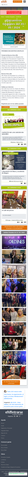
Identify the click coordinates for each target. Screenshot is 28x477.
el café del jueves (8, 210)
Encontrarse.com (14, 471)
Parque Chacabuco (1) (10, 64)
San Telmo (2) (6, 67)
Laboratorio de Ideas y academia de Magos (13, 172)
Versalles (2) (13, 67)
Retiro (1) (4, 66)
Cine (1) (12, 88)
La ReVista (3, 459)
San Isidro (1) (22, 79)
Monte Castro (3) (19, 60)
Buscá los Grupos (5, 464)
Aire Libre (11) (5, 88)
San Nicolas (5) (22, 66)
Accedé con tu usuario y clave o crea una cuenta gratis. (14, 12)
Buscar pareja (4, 445)
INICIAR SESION (18, 1)
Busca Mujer (4, 450)
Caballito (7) (4, 58)
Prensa (2, 438)
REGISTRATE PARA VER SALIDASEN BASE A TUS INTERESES (14, 227)
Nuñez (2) (4, 62)
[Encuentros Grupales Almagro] (14, 200)
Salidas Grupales (10, 16)
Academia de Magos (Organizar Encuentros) (10, 467)
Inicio (2, 16)
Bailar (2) (7, 90)
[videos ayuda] (24, 1)
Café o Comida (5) (20, 94)
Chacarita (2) (12, 58)
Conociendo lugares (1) (7, 94)
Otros (4, 192)
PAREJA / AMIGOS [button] (5, 8)
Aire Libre (6, 114)
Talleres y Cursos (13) (8, 97)
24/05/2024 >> (22, 107)
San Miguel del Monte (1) (8, 81)
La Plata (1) (21, 75)
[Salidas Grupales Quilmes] (14, 122)
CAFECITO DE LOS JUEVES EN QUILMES (13, 133)
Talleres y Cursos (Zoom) (10, 153)
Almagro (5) (4, 57)
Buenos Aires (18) (6, 73)
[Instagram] (19, 416)
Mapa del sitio (4, 433)
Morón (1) (21, 77)
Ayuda (2, 425)
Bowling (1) (11, 92)
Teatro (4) (17, 88)
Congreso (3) (20, 58)
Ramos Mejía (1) (13, 79)
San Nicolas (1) (20, 81)
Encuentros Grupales (5, 457)
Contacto (3, 435)
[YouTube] (17, 416)
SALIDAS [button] (20, 8)
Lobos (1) (10, 77)
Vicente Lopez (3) (6, 82)
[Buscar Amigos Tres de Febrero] (14, 161)
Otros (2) (3, 96)
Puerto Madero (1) (21, 64)
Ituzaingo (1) (13, 75)
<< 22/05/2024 (5, 107)
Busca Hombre (4, 447)
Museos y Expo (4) (12, 96)
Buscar (2, 423)
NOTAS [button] (25, 8)
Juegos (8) (4, 92)
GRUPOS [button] (14, 8)
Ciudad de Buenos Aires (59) (9, 55)
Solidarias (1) (21, 90)
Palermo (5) (11, 62)
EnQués (3, 462)
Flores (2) (4, 60)
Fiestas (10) (13, 90)
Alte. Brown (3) (5, 75)
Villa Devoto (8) (8, 69)
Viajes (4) (17, 92)
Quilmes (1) (4, 79)
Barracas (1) (12, 57)
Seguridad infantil (5, 430)
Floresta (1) (10, 60)
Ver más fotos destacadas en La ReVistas (11, 382)
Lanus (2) (4, 77)
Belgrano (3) (19, 57)
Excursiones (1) (22, 96)
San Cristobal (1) (12, 66)
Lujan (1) (15, 77)
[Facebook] (14, 416)
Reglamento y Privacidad (6, 428)
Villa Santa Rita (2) (18, 69)
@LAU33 (13, 402)
